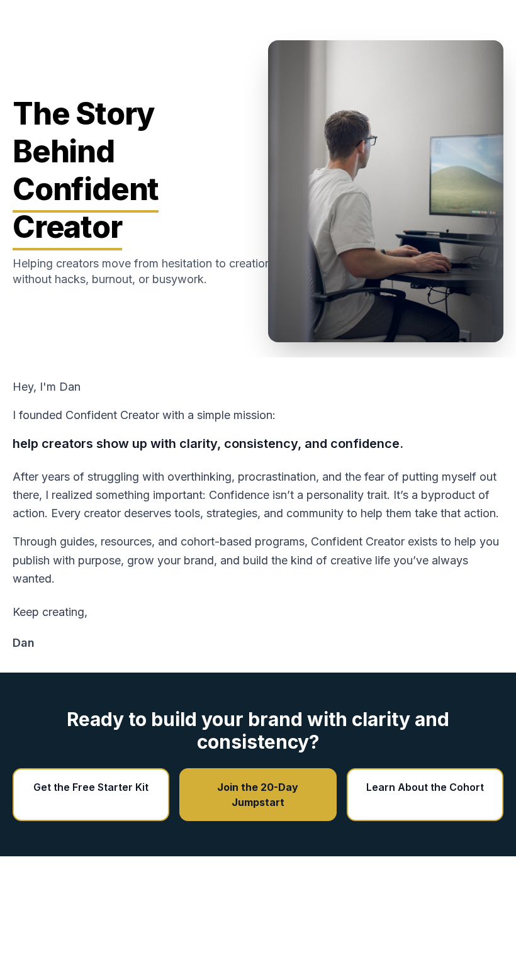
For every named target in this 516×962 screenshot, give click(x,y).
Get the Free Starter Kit (91, 787)
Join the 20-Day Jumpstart (257, 794)
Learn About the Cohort (425, 787)
